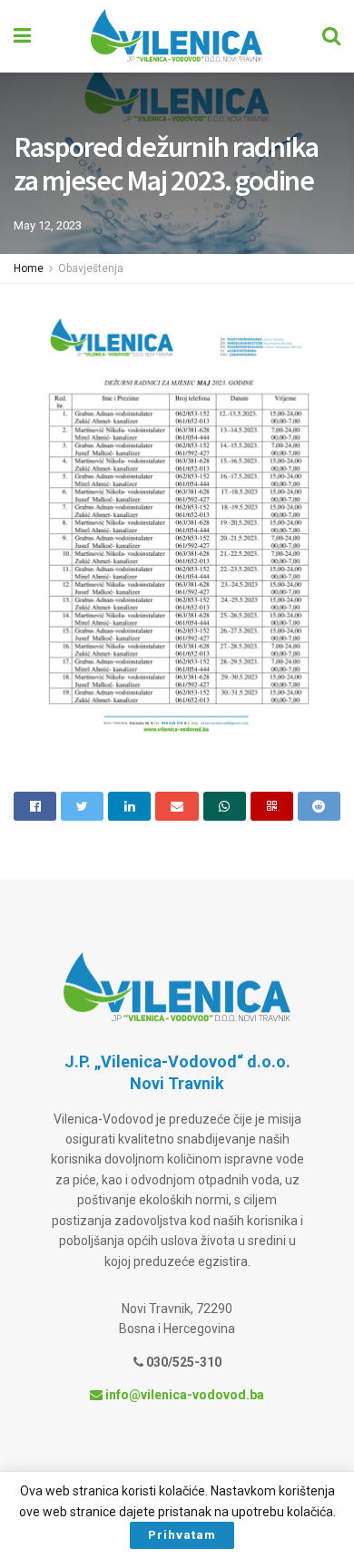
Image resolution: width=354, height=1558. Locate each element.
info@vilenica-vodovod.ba (183, 1395)
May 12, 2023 (48, 225)
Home (29, 268)
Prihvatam (182, 1535)
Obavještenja (90, 268)
